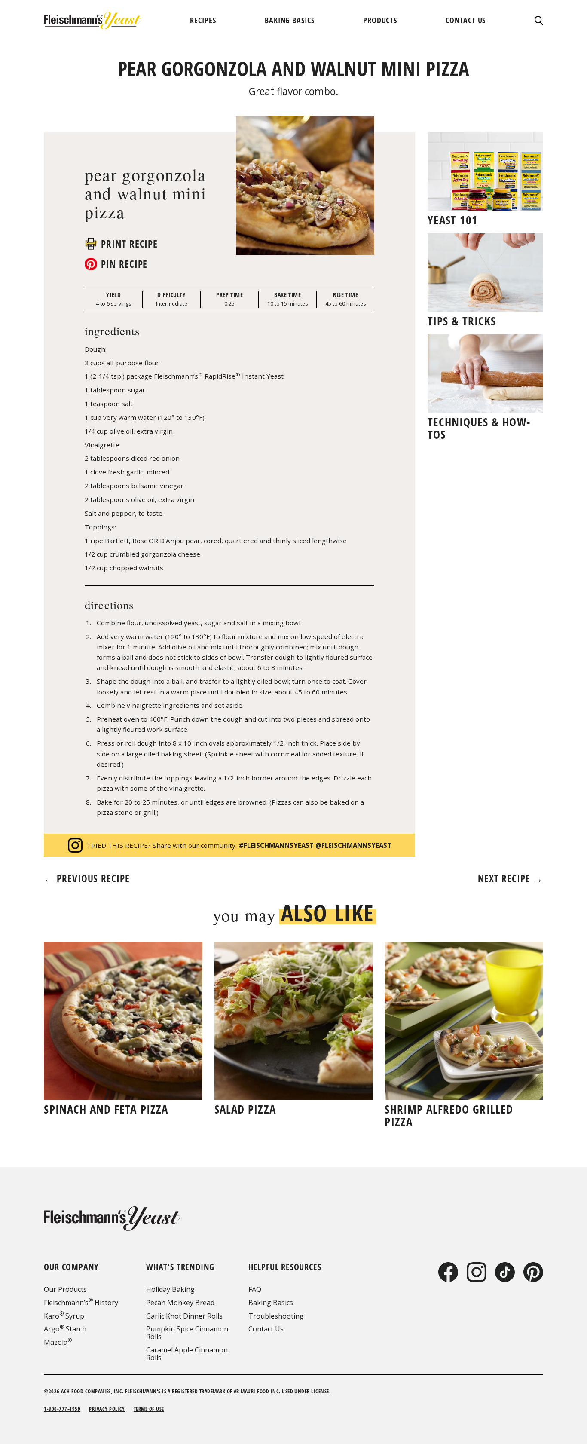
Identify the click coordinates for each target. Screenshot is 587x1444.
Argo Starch (65, 1329)
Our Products (65, 1289)
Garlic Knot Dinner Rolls (184, 1316)
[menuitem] (203, 20)
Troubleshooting (276, 1316)
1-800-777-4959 (62, 1409)
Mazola (58, 1342)
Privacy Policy (107, 1409)
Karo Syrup (64, 1316)
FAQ (254, 1289)
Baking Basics (270, 1302)
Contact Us (266, 1329)
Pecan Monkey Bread (180, 1302)
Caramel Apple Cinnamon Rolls (187, 1353)
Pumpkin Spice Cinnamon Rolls (187, 1332)
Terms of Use (149, 1409)
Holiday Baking (170, 1289)
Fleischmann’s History (81, 1302)
